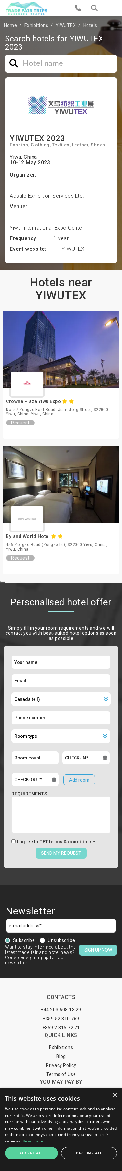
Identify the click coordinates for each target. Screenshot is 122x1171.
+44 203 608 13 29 (61, 1009)
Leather (80, 144)
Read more (33, 1141)
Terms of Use (61, 1074)
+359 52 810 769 (61, 1018)
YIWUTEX (66, 25)
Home (10, 25)
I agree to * (56, 841)
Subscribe (24, 940)
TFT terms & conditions (66, 841)
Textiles (61, 144)
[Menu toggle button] (110, 8)
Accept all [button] (31, 1153)
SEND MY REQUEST (61, 853)
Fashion (19, 144)
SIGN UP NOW (98, 950)
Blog (61, 1056)
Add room (79, 780)
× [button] (114, 1095)
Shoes (98, 144)
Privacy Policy (61, 1065)
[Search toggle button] (94, 8)
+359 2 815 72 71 (61, 1027)
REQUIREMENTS (29, 793)
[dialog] (61, 1129)
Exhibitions (36, 25)
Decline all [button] (89, 1153)
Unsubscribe (61, 940)
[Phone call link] (78, 8)
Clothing (40, 144)
